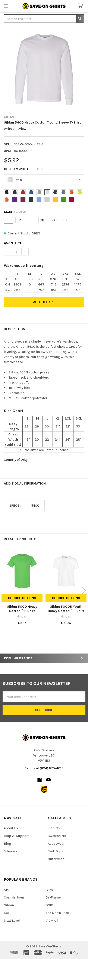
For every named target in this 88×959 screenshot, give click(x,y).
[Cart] (81, 6)
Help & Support (16, 836)
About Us (11, 828)
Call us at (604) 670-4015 (44, 768)
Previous (4, 590)
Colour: (23, 169)
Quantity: (12, 243)
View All (52, 920)
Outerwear (56, 859)
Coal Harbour (14, 897)
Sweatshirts (57, 836)
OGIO (49, 905)
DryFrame (53, 897)
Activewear (56, 843)
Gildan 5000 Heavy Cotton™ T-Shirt (22, 608)
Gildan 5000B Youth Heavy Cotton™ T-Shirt (66, 608)
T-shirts (54, 828)
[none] (44, 69)
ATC (6, 890)
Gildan (9, 905)
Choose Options (22, 598)
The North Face (57, 913)
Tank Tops (55, 851)
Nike (49, 890)
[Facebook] (39, 780)
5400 (35, 505)
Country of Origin (17, 460)
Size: (15, 212)
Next (83, 590)
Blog (7, 843)
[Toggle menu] (6, 6)
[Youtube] (48, 780)
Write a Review (15, 129)
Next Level (12, 920)
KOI (6, 913)
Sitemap (10, 851)
